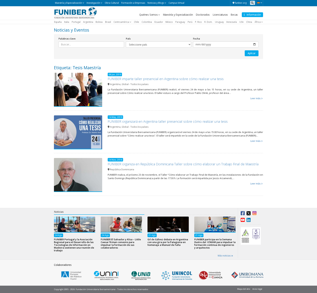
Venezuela (231, 22)
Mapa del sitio (243, 288)
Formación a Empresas (133, 2)
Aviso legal (257, 288)
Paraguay (180, 22)
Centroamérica (121, 22)
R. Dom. (208, 22)
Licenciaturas (220, 14)
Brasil (108, 22)
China (249, 22)
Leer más (255, 98)
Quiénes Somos (148, 14)
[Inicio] (75, 12)
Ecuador (158, 22)
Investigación (93, 2)
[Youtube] (243, 220)
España (58, 22)
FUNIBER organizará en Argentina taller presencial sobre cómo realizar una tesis (168, 121)
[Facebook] (243, 214)
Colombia (147, 22)
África (258, 22)
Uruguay (219, 22)
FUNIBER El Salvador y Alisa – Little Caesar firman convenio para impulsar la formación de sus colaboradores (121, 243)
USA (241, 22)
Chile (136, 22)
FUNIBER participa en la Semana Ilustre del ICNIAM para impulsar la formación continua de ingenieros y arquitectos (215, 243)
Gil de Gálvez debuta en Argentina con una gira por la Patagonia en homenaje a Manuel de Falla (167, 242)
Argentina (88, 22)
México (169, 22)
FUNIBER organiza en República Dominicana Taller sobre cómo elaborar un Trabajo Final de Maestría (183, 164)
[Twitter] (249, 214)
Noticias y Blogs (155, 2)
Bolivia (99, 22)
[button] (259, 3)
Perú (190, 22)
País (128, 38)
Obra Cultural (112, 2)
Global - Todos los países (135, 84)
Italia (66, 22)
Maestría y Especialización (68, 2)
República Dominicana (122, 169)
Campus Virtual (176, 2)
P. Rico (198, 22)
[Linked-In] (249, 220)
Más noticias (224, 255)
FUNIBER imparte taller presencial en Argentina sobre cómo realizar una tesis (166, 79)
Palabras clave (67, 38)
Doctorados (203, 14)
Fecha (196, 38)
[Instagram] (254, 214)
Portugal (76, 22)
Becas (234, 14)
